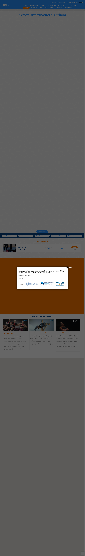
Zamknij (67, 267)
